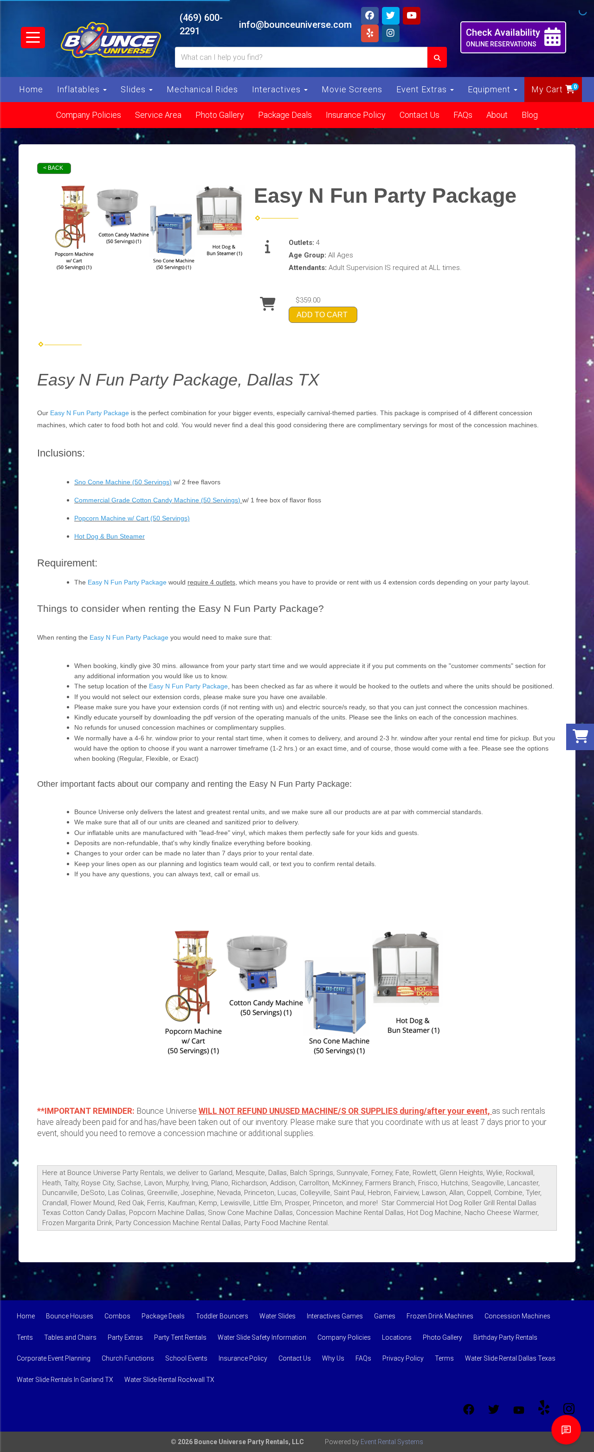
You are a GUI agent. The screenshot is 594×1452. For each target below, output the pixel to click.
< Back (53, 168)
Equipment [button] (490, 89)
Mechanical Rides (202, 89)
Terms (444, 1358)
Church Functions (128, 1358)
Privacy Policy (403, 1358)
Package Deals (285, 115)
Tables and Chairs (70, 1337)
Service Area (158, 115)
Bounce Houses (69, 1316)
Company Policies (88, 115)
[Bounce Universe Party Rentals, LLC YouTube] (518, 1409)
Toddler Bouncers (222, 1316)
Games (384, 1316)
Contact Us (419, 115)
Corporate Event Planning (53, 1358)
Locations (397, 1337)
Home (31, 89)
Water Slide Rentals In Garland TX (65, 1379)
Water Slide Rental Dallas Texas (510, 1358)
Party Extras (125, 1337)
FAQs (462, 115)
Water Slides (277, 1316)
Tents (25, 1337)
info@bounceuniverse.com (295, 24)
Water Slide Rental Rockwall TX (169, 1379)
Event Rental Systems (392, 1442)
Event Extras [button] (422, 89)
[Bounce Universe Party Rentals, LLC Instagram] (569, 1409)
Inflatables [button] (79, 89)
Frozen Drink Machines (440, 1316)
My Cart (548, 89)
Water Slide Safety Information (262, 1337)
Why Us (333, 1358)
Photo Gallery (219, 115)
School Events (186, 1358)
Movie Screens (352, 89)
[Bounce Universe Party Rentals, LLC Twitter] (493, 1409)
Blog (530, 115)
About (497, 115)
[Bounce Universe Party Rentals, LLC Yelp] (543, 1409)
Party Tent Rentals (180, 1337)
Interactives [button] (277, 89)
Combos (117, 1316)
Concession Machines (517, 1316)
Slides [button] (134, 89)
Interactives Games (335, 1316)
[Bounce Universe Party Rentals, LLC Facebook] (468, 1409)
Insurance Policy (356, 115)
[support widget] (566, 1430)
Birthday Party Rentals (505, 1337)
